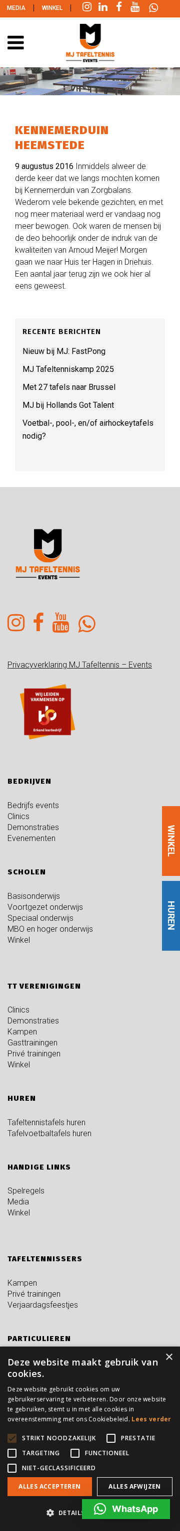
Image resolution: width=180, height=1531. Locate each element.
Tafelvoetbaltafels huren (50, 1133)
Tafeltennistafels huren (47, 1122)
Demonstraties (33, 827)
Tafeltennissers (45, 1258)
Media (16, 7)
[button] (126, 1509)
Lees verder (151, 1419)
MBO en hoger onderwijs (50, 929)
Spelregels (26, 1190)
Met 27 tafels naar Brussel (69, 387)
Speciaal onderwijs (41, 918)
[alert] (90, 1439)
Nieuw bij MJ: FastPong (64, 351)
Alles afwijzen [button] (134, 1486)
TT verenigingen (44, 986)
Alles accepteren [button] (49, 1486)
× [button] (168, 1357)
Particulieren (39, 1338)
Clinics (19, 816)
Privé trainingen (34, 1053)
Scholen (27, 871)
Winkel (52, 7)
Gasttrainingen (33, 1042)
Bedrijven (30, 781)
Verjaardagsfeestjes (43, 1305)
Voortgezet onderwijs (45, 907)
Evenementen (32, 838)
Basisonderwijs (34, 896)
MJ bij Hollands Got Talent (68, 405)
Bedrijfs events (33, 805)
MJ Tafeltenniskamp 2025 (68, 369)
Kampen (22, 1031)
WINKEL (171, 841)
